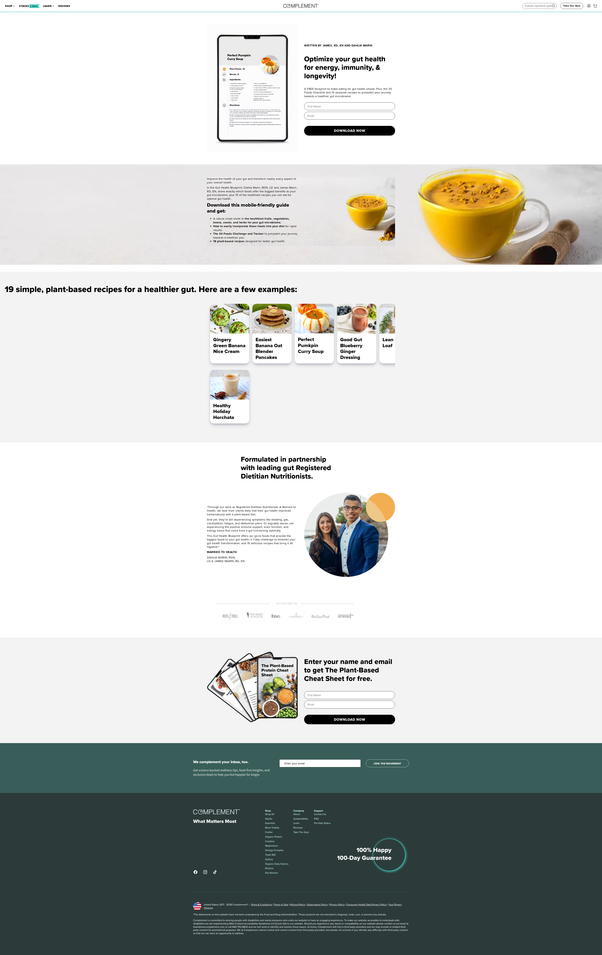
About (296, 814)
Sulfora (269, 859)
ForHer (269, 832)
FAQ (316, 818)
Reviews (64, 6)
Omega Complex (274, 850)
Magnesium (271, 845)
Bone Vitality (272, 827)
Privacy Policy (337, 904)
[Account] (589, 6)
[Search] (553, 6)
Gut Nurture (271, 872)
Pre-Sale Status (322, 823)
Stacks (28, 6)
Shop (8, 6)
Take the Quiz (301, 832)
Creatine (270, 841)
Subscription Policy (317, 904)
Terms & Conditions (261, 904)
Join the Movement (387, 763)
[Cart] (595, 6)
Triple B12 (270, 854)
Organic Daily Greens (276, 864)
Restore (269, 868)
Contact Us (320, 814)
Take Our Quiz (572, 6)
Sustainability (300, 818)
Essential (270, 823)
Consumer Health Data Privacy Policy (366, 904)
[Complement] (301, 6)
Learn (47, 6)
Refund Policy (297, 904)
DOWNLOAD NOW (349, 130)
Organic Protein (273, 836)
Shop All (269, 814)
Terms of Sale (281, 904)
